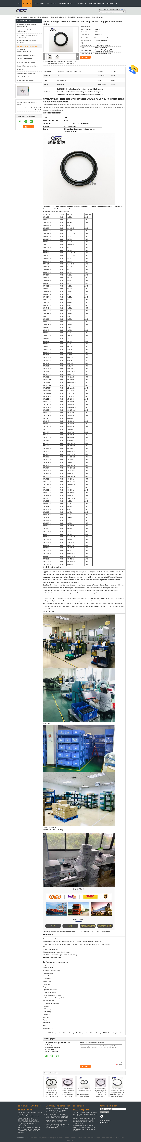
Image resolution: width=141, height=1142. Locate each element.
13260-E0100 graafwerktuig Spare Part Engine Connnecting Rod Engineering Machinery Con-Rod (57, 1125)
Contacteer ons (80, 3)
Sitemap (108, 1120)
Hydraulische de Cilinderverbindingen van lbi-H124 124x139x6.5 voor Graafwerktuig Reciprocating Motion (67, 1094)
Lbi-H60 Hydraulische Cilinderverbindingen (89, 1033)
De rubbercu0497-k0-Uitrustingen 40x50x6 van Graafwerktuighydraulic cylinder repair (84, 1093)
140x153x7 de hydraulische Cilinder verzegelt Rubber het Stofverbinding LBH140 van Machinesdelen (117, 1093)
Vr (116, 3)
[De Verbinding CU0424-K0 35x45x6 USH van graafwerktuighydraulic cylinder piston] (61, 39)
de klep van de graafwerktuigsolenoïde (24, 50)
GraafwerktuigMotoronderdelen (26, 55)
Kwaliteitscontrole (65, 3)
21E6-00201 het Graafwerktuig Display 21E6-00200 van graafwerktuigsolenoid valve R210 (85, 1114)
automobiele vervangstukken (25, 80)
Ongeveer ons (39, 3)
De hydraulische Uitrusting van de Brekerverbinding (27, 30)
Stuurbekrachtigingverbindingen (26, 73)
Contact (86, 57)
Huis (18, 3)
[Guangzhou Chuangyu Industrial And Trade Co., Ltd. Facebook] (101, 1116)
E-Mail (102, 1120)
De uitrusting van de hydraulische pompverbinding (27, 36)
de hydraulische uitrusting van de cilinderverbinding (26, 25)
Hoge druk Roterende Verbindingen (27, 66)
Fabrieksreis (51, 3)
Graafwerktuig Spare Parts (24, 59)
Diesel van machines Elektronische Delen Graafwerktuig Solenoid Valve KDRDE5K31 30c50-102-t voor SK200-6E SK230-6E (85, 1128)
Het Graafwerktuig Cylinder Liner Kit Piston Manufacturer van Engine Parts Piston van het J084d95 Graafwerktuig (57, 1116)
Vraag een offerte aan (96, 3)
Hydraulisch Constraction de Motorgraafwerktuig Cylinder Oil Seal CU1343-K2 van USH (51, 1093)
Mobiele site (105, 1123)
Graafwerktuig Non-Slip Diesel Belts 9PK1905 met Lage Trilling (56, 1121)
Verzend (104, 1112)
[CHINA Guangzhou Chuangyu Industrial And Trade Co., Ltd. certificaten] (23, 91)
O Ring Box (20, 69)
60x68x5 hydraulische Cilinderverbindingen (62, 1033)
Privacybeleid (20, 1138)
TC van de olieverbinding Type (26, 62)
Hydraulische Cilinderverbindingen (38, 17)
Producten (27, 3)
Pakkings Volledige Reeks (24, 77)
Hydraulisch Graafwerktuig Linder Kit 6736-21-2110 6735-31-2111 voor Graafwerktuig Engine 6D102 (57, 1110)
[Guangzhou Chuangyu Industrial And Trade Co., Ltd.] (21, 11)
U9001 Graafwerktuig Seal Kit (112, 1033)
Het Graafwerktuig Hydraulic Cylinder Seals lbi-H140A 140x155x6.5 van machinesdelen (100, 1093)
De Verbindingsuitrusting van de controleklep (26, 41)
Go (124, 12)
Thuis (17, 17)
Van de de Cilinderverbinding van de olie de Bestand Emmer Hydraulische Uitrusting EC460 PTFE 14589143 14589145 (29, 1130)
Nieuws (110, 3)
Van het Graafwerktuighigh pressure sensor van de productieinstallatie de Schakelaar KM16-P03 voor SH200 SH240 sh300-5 (84, 1121)
